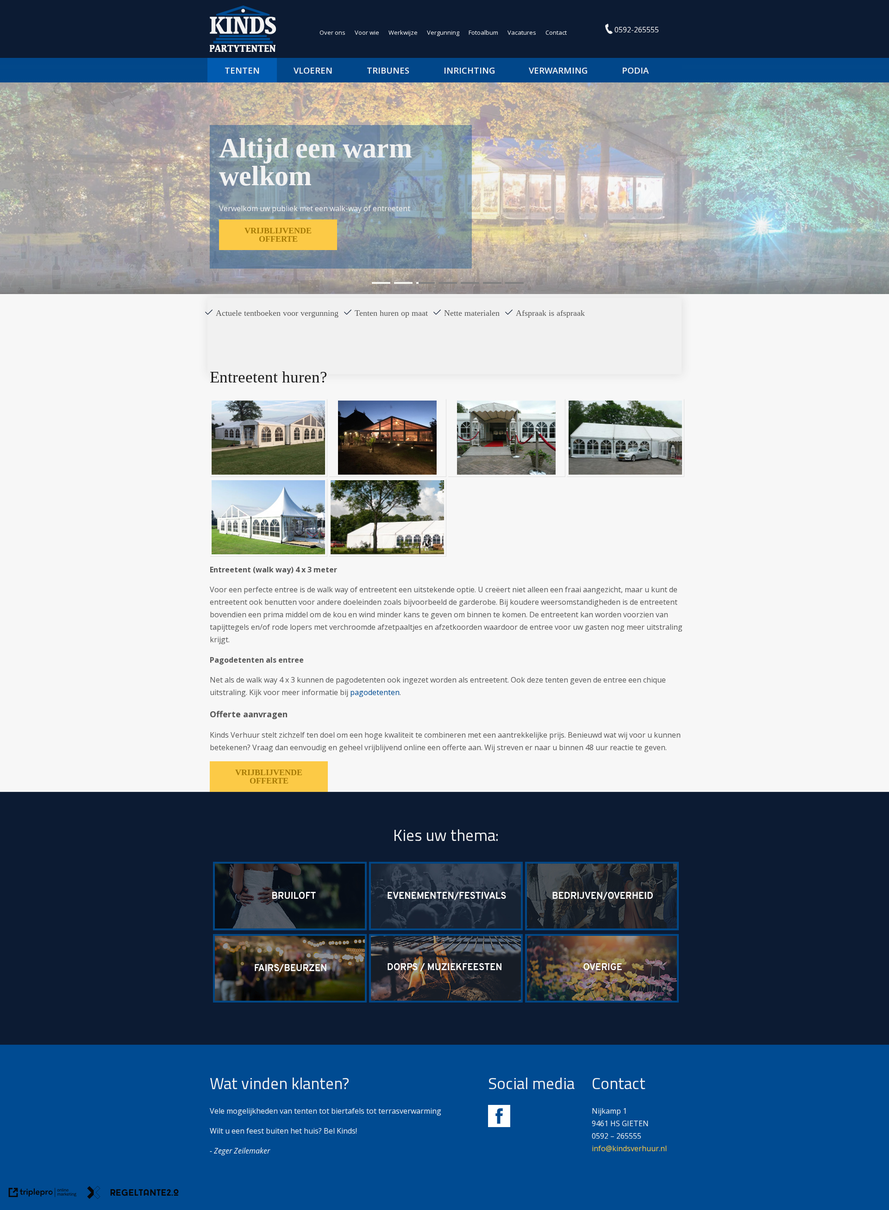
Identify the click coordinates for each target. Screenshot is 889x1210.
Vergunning (443, 32)
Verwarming (558, 70)
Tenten (242, 70)
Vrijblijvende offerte (268, 776)
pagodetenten (375, 692)
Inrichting (469, 70)
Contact (556, 32)
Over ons (332, 32)
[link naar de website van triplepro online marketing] (42, 1194)
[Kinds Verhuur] (243, 49)
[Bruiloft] (290, 927)
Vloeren (313, 70)
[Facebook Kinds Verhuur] (499, 1124)
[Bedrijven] (602, 927)
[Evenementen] (446, 927)
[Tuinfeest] (602, 1000)
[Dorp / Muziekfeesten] (446, 1000)
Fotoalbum (483, 32)
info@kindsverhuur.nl (629, 1148)
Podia (635, 70)
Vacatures (521, 32)
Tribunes (388, 70)
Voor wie (367, 32)
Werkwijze (403, 32)
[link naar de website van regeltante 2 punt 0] (133, 1194)
